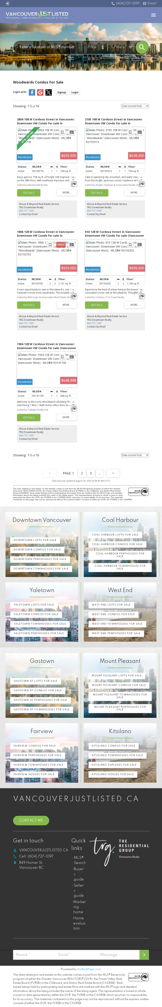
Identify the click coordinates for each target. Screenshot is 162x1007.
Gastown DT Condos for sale (38, 690)
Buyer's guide (79, 874)
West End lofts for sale (111, 605)
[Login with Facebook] (32, 94)
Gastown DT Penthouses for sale (41, 700)
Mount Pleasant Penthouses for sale (120, 708)
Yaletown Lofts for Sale (34, 605)
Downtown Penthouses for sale (40, 559)
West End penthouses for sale (116, 633)
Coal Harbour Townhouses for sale (120, 567)
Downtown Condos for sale (37, 550)
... (100, 473)
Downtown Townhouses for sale (41, 569)
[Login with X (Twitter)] (48, 94)
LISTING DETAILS (28, 192)
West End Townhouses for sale (117, 624)
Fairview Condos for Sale (35, 746)
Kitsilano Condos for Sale (113, 746)
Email (152, 3)
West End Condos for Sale (113, 614)
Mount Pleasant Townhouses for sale (120, 696)
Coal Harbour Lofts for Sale (115, 535)
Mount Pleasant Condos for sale (119, 685)
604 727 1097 (26, 210)
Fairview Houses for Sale (34, 774)
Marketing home (79, 907)
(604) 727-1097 (128, 3)
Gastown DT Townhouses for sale (42, 709)
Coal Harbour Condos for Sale (117, 544)
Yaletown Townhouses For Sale (40, 624)
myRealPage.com (89, 969)
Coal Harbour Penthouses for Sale (120, 555)
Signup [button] (61, 92)
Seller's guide (79, 891)
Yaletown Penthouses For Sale (39, 633)
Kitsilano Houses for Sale (113, 774)
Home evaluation (79, 923)
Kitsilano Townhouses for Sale (117, 755)
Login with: (20, 92)
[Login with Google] (40, 94)
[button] (125, 3)
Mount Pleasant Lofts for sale (117, 676)
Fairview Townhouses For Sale (39, 765)
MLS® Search (80, 860)
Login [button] (75, 92)
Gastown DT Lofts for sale (36, 681)
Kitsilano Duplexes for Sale (114, 765)
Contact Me (31, 820)
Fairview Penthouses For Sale (38, 755)
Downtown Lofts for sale (35, 540)
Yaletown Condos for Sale (36, 614)
